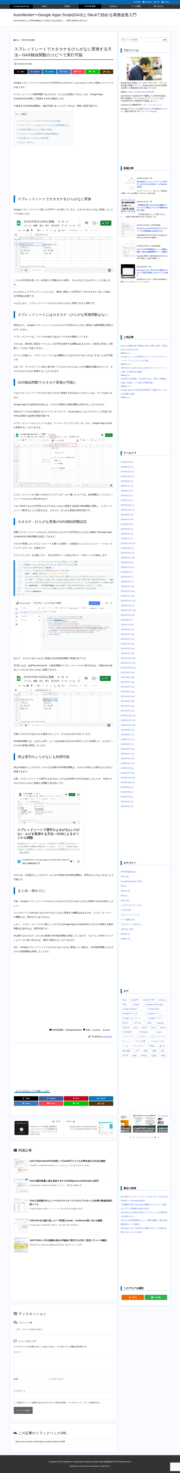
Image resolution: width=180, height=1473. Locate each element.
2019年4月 (127, 806)
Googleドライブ (155, 1018)
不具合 (152, 1046)
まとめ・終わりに (26, 142)
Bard (124, 1000)
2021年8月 (127, 677)
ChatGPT (135, 1000)
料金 (135, 1055)
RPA (124, 896)
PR (123, 886)
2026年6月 (127, 462)
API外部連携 (29, 40)
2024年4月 (127, 529)
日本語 (144, 1055)
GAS (88, 1030)
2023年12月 (128, 543)
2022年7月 (127, 624)
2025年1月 (127, 500)
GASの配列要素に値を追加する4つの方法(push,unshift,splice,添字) (64, 1181)
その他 (126, 910)
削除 (146, 1051)
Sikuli (125, 900)
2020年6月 (127, 744)
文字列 (125, 1055)
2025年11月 (127, 471)
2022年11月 (127, 605)
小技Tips (127, 929)
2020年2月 (127, 763)
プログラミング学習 (131, 924)
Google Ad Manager (154, 1004)
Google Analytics (129, 1009)
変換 (154, 1051)
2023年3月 (127, 586)
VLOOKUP (127, 1032)
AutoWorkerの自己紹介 (144, 92)
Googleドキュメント (131, 1018)
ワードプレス (139, 1046)
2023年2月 (127, 591)
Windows (144, 1032)
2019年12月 (127, 773)
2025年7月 (127, 486)
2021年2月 (127, 706)
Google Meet (153, 1009)
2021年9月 (127, 672)
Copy (110, 563)
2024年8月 (127, 515)
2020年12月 (128, 715)
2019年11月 (128, 778)
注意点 (154, 1055)
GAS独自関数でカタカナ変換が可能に (35, 129)
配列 (163, 1055)
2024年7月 (127, 519)
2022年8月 (127, 620)
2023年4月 (127, 581)
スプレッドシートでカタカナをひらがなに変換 (38, 121)
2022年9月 (127, 615)
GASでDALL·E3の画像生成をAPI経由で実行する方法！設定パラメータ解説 (68, 1240)
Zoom (159, 1032)
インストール (128, 1036)
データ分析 (140, 1041)
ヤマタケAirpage (149, 111)
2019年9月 (127, 787)
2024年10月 (127, 510)
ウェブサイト (19, 1391)
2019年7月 (127, 797)
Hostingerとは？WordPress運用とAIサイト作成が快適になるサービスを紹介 (152, 272)
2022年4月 (127, 639)
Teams (163, 1027)
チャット (126, 1041)
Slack (153, 1027)
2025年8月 (127, 481)
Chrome (162, 1000)
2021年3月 (127, 701)
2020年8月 (127, 734)
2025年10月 (127, 476)
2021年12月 (128, 658)
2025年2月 (127, 495)
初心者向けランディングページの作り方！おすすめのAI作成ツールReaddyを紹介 (152, 184)
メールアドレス (56, 1379)
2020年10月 (128, 725)
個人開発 (126, 1051)
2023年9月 (127, 558)
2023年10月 (127, 553)
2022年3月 (127, 644)
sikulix (144, 1027)
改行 (163, 1051)
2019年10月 (127, 782)
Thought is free (104, 1466)
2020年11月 (128, 720)
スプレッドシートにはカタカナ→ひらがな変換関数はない (43, 125)
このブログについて (131, 905)
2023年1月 (127, 596)
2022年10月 (128, 610)
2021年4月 (127, 696)
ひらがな (96, 1030)
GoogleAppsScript (74, 1030)
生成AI (126, 939)
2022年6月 (127, 629)
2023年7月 (127, 567)
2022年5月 (127, 634)
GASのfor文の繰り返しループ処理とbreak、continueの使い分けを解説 (66, 1220)
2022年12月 (128, 601)
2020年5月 (127, 749)
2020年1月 (127, 768)
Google (136, 1004)
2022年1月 (127, 653)
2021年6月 (127, 687)
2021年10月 (128, 668)
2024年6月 (127, 524)
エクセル (142, 1036)
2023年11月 (127, 548)
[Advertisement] (63, 168)
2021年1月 (127, 711)
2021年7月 (127, 682)
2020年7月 (127, 739)
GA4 (125, 876)
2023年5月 (127, 577)
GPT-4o (137, 1023)
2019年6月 (127, 801)
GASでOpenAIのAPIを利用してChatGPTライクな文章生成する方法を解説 (68, 1161)
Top (17, 40)
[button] (125, 1121)
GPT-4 (125, 1023)
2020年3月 (127, 758)
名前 (16, 1379)
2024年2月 (127, 534)
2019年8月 (127, 792)
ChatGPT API (149, 1000)
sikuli (135, 1027)
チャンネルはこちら (152, 105)
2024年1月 (127, 538)
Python (125, 891)
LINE (149, 1023)
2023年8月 (127, 562)
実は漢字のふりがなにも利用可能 (33, 138)
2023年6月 (127, 572)
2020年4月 (127, 754)
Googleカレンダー (130, 1013)
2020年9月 (127, 730)
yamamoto (107, 1036)
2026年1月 (127, 467)
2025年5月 (127, 491)
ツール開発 (128, 919)
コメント (18, 1352)
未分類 (125, 934)
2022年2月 (127, 648)
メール (125, 1046)
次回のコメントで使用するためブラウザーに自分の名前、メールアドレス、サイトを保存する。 (59, 1402)
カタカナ (106, 1030)
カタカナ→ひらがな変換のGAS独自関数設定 (38, 134)
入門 (137, 1051)
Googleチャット (154, 1013)
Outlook (125, 1027)
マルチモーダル (158, 1041)
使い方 (162, 1046)
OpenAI (160, 1023)
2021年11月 (128, 663)
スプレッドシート (130, 915)
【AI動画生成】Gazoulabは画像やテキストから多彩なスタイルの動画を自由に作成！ (152, 207)
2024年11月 (127, 505)
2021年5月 (127, 691)
